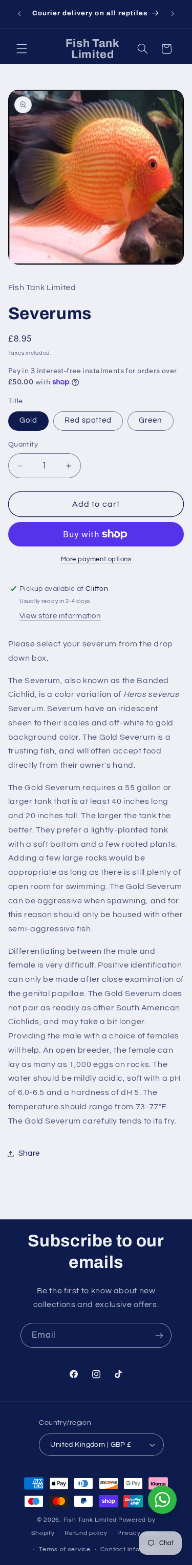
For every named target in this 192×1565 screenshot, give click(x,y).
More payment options (96, 559)
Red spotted (88, 420)
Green (150, 420)
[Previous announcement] (19, 14)
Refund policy (86, 1533)
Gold (28, 420)
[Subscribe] (159, 1335)
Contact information (131, 1549)
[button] (21, 49)
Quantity (23, 444)
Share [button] (29, 1153)
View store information (60, 616)
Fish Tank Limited (90, 1520)
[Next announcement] (172, 14)
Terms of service (65, 1549)
